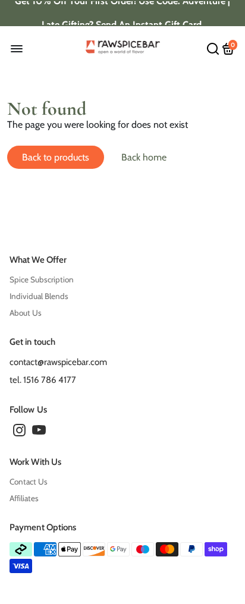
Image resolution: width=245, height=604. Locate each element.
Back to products (55, 157)
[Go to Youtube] (39, 432)
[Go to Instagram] (19, 432)
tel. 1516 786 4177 (43, 380)
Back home (144, 157)
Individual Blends (39, 296)
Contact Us (29, 481)
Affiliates (24, 498)
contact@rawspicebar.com (58, 362)
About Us (26, 312)
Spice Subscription (42, 279)
